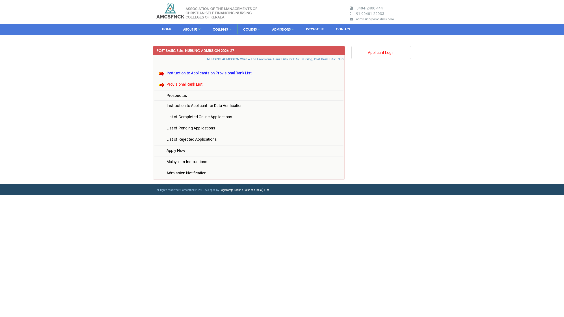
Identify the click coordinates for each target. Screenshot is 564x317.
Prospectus (315, 29)
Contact (343, 29)
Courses (250, 29)
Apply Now (176, 150)
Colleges (221, 29)
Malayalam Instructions (187, 161)
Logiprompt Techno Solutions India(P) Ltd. (245, 190)
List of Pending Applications (191, 128)
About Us (190, 29)
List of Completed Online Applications (199, 116)
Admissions (281, 29)
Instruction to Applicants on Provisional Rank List (209, 73)
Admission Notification (186, 173)
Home (166, 29)
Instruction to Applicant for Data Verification (205, 105)
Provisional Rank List (184, 84)
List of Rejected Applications (192, 139)
